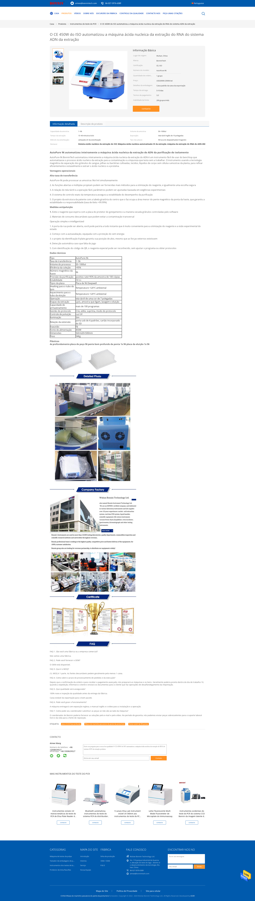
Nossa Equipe (85, 870)
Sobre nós (88, 13)
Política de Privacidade (127, 891)
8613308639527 (68, 751)
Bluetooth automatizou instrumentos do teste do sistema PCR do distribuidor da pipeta (95, 815)
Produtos (66, 13)
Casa (56, 13)
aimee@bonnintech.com (86, 3)
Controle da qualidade (132, 13)
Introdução (84, 856)
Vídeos (77, 13)
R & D (103, 865)
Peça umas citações (172, 13)
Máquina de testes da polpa (61, 856)
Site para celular (153, 891)
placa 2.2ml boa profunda (71, 724)
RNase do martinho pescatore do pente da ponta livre (104, 724)
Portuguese (199, 3)
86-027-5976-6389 (113, 3)
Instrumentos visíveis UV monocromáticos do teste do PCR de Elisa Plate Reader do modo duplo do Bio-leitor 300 (63, 815)
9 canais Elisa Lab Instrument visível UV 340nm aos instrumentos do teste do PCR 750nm (127, 815)
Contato (159, 758)
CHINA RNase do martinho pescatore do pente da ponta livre (85, 896)
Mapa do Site (102, 891)
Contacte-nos (153, 13)
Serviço (83, 865)
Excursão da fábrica (106, 13)
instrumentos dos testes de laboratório (65, 865)
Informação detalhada (64, 123)
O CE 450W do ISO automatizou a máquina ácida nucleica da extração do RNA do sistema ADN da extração (147, 24)
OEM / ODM (105, 861)
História (83, 861)
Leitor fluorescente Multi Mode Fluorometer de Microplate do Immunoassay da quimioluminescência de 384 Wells (159, 816)
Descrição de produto (92, 123)
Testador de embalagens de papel (63, 861)
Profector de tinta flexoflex (60, 870)
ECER (193, 896)
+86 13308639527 (61, 748)
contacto (146, 108)
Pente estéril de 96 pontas (138, 724)
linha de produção (108, 856)
